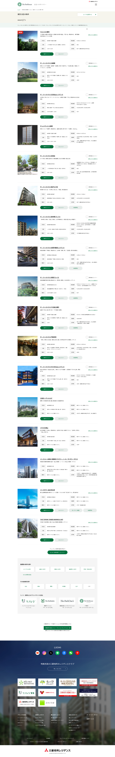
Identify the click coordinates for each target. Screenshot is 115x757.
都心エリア (52, 22)
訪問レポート (72, 722)
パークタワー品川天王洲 (47, 490)
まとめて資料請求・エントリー (57, 552)
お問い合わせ (79, 741)
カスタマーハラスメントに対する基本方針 (39, 741)
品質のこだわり (39, 715)
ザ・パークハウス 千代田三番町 (49, 307)
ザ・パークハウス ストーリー (24, 720)
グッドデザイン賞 (39, 722)
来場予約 (75, 207)
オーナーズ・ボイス (92, 715)
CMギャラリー (21, 722)
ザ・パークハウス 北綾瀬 (47, 63)
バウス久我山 (44, 428)
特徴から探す (57, 569)
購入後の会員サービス (55, 717)
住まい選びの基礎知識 (73, 720)
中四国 (63, 586)
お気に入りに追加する (92, 34)
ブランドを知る (22, 715)
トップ (19, 9)
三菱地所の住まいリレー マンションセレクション (56, 628)
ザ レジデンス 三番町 (46, 126)
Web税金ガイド (72, 730)
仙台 (26, 586)
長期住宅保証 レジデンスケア (57, 720)
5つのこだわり (38, 717)
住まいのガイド (73, 715)
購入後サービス (55, 715)
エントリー (61, 54)
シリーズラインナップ (22, 717)
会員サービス (90, 719)
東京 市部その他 (88, 19)
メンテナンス (54, 722)
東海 (38, 586)
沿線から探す (42, 569)
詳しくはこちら (57, 668)
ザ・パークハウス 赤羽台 (47, 156)
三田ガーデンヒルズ (46, 398)
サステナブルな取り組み (40, 725)
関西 (51, 586)
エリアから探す (27, 569)
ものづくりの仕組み (39, 720)
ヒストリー (20, 725)
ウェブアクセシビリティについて (67, 738)
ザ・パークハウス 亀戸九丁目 (49, 187)
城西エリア (52, 26)
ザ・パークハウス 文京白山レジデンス (51, 95)
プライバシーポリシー (62, 741)
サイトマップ (29, 738)
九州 (76, 586)
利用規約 (48, 738)
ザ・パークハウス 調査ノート (75, 725)
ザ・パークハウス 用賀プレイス (49, 277)
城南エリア (52, 24)
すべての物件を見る (27, 574)
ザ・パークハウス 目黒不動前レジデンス (52, 248)
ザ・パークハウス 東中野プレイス (50, 217)
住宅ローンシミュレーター (74, 727)
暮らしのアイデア (72, 717)
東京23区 (50, 19)
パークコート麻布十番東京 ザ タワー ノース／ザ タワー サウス (59, 459)
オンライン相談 (75, 510)
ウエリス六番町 (45, 32)
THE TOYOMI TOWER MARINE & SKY (51, 519)
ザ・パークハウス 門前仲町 (48, 337)
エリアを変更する (87, 14)
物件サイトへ (47, 54)
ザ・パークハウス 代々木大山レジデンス (52, 367)
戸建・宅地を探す (88, 569)
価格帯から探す (72, 569)
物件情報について (85, 738)
